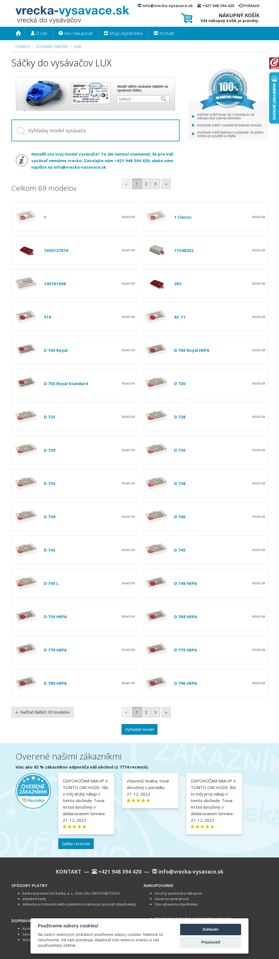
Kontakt (166, 33)
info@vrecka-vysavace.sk (169, 5)
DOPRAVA (21, 920)
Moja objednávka (125, 33)
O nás (41, 33)
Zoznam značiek (52, 46)
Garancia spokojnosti (171, 898)
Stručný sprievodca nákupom (178, 893)
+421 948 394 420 (219, 5)
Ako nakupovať (78, 33)
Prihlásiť (250, 5)
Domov (23, 46)
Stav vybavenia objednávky (176, 904)
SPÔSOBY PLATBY (29, 885)
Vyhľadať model (139, 729)
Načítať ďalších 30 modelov (44, 712)
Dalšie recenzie (76, 843)
